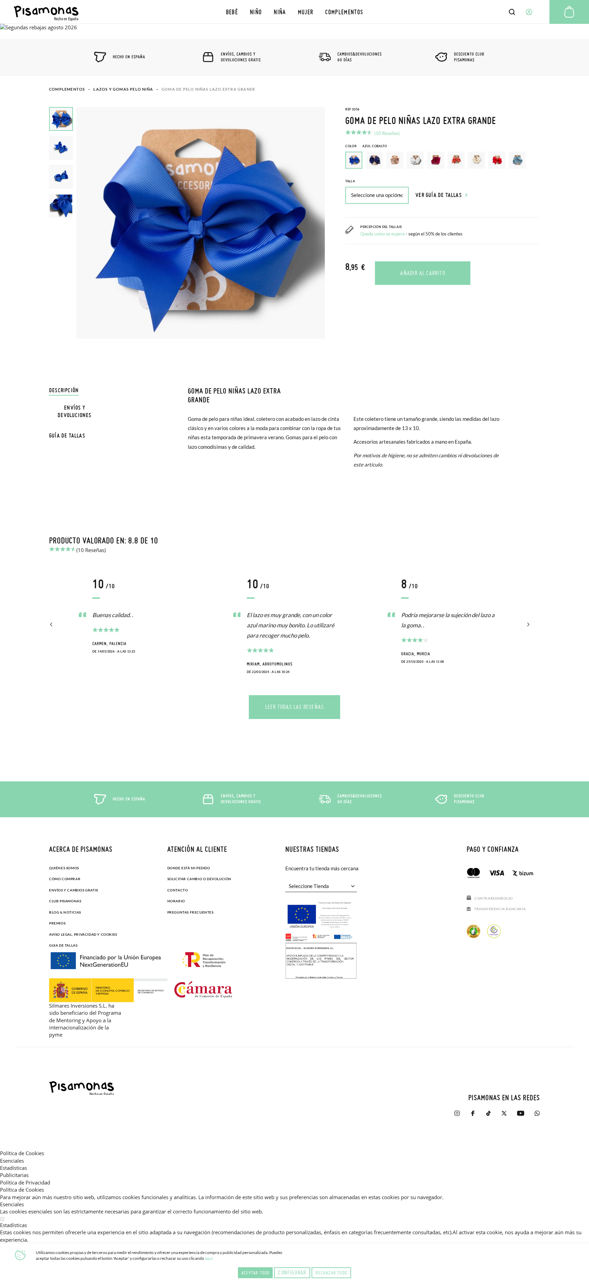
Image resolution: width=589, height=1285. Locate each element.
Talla (350, 181)
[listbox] (442, 162)
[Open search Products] (512, 12)
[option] (374, 160)
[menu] (294, 12)
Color (366, 146)
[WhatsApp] (537, 1116)
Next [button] (527, 624)
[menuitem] (232, 12)
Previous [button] (51, 624)
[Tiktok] (488, 1116)
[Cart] (569, 12)
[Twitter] (504, 1116)
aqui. (209, 1258)
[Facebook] (472, 1116)
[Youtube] (520, 1116)
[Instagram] (457, 1116)
